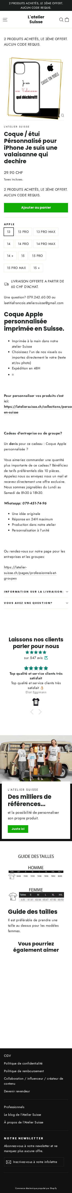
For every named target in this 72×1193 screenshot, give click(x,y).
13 (8, 231)
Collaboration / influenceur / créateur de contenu (33, 1081)
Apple (9, 224)
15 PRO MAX (16, 268)
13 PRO (23, 231)
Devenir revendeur (17, 1091)
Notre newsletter (24, 1138)
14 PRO (23, 244)
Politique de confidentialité (23, 1063)
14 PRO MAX (45, 244)
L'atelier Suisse (36, 19)
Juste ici (18, 829)
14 (8, 244)
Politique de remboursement (24, 1071)
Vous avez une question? (28, 603)
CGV (7, 1055)
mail (60, 476)
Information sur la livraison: (34, 591)
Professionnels (14, 1107)
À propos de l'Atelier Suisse (23, 1122)
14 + (10, 255)
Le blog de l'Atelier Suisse (22, 1114)
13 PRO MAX (45, 231)
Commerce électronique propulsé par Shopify (36, 1188)
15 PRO (37, 255)
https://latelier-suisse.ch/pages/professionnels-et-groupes (30, 572)
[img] (36, 652)
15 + (36, 268)
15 (23, 255)
